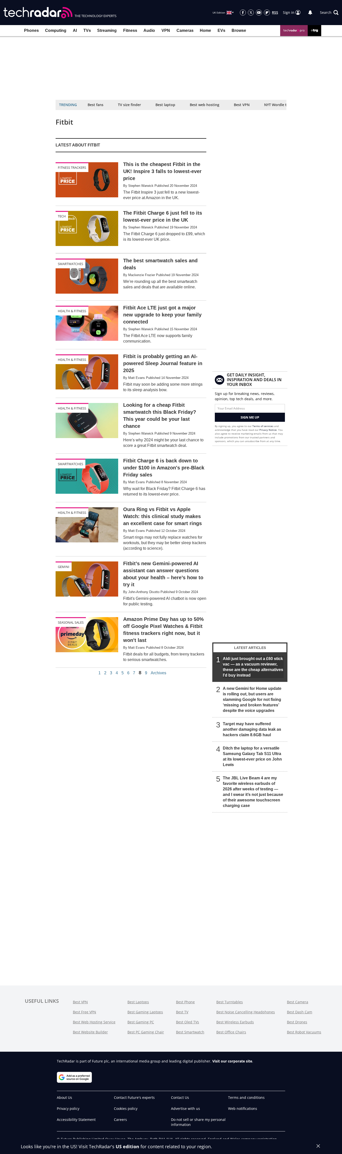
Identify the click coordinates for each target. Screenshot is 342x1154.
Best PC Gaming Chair (145, 1032)
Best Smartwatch (190, 1032)
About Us (64, 1097)
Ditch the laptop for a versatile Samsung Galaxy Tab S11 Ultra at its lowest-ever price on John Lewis (252, 756)
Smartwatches (70, 264)
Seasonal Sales (71, 622)
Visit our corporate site (232, 1061)
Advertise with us (185, 1108)
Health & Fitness (72, 311)
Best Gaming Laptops (145, 1012)
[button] (329, 12)
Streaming (107, 30)
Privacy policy (68, 1108)
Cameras (185, 30)
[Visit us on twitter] (251, 13)
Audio (149, 30)
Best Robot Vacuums (304, 1032)
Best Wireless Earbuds (235, 1022)
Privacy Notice (268, 430)
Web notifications (242, 1108)
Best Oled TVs (187, 1022)
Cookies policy (125, 1108)
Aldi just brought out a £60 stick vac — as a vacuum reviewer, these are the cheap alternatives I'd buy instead (253, 666)
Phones (31, 30)
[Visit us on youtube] (259, 13)
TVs (87, 30)
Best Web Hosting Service (94, 1022)
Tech (62, 216)
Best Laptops (138, 1002)
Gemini (63, 566)
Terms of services (263, 426)
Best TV (182, 1012)
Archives (158, 673)
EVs (221, 30)
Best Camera (297, 1002)
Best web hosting (204, 104)
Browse (239, 30)
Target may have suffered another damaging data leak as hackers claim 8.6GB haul (252, 729)
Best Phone (185, 1002)
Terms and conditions (246, 1097)
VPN (165, 30)
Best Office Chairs (231, 1032)
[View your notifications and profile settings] (310, 13)
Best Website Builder (90, 1032)
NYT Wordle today (279, 104)
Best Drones (297, 1022)
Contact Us (180, 1097)
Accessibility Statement (76, 1119)
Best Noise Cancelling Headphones (245, 1012)
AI (75, 30)
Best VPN (242, 104)
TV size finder (129, 104)
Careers (120, 1119)
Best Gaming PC (140, 1022)
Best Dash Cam (299, 1012)
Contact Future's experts (134, 1097)
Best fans (95, 104)
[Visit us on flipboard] (267, 13)
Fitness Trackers (72, 167)
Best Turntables (229, 1002)
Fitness (130, 30)
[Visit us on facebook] (243, 13)
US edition (127, 1146)
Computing (55, 30)
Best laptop (165, 104)
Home (205, 30)
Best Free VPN (84, 1012)
